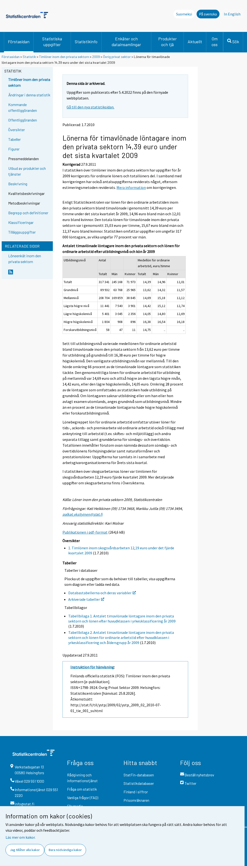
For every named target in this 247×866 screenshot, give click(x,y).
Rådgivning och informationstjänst (82, 778)
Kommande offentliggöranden (22, 107)
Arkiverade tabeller (84, 599)
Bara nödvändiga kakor (65, 850)
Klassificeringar (21, 222)
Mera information (131, 187)
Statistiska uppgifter (52, 41)
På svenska (208, 14)
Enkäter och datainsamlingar (126, 41)
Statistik (29, 57)
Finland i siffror (136, 791)
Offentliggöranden (22, 120)
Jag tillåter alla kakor (25, 850)
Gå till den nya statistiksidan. (90, 107)
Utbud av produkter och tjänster (27, 171)
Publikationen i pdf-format (85, 532)
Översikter (16, 129)
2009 (96, 57)
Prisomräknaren (136, 800)
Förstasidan (18, 41)
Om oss (215, 41)
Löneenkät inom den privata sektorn (24, 258)
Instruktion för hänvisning (92, 667)
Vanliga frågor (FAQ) (82, 797)
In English (233, 14)
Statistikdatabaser (139, 783)
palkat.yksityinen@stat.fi (82, 514)
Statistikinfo (86, 41)
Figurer (14, 149)
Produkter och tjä (167, 41)
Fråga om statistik (82, 789)
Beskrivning (17, 183)
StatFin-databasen (139, 775)
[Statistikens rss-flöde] (29, 274)
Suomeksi (184, 14)
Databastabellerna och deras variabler (99, 592)
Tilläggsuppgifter (22, 232)
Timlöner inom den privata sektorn (64, 57)
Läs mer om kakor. (20, 837)
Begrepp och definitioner (28, 212)
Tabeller (14, 139)
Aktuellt (195, 41)
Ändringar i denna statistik (29, 95)
